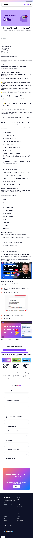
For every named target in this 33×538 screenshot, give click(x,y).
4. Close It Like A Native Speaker (5, 48)
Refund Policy (19, 508)
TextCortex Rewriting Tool (22, 312)
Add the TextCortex (4, 340)
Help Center (5, 520)
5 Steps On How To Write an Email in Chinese (5, 40)
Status (18, 511)
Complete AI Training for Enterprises (8, 525)
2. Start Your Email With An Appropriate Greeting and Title (5, 43)
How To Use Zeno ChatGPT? (4, 52)
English (2, 537)
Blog (4, 518)
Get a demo (26, 4)
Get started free (14, 350)
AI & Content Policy (19, 506)
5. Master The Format (3, 49)
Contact (18, 513)
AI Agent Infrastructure (20, 520)
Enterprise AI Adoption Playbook (8, 523)
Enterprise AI (18, 518)
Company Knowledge (20, 523)
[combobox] (3, 537)
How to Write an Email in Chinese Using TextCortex (5, 51)
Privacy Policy (19, 504)
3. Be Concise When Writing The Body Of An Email (6, 46)
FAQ (4, 527)
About (18, 499)
